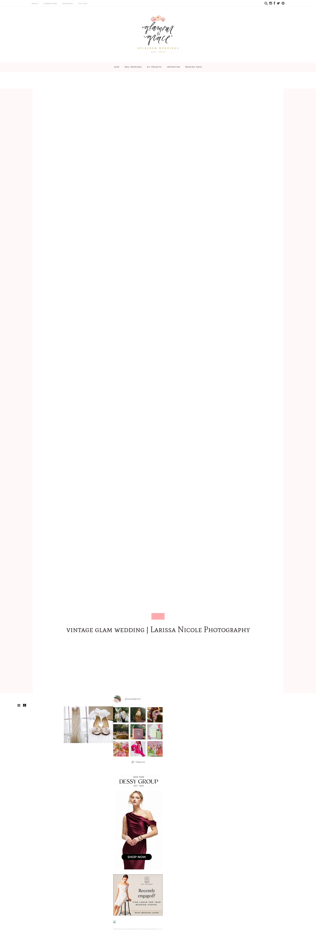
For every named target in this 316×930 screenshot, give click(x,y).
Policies (83, 3)
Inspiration (173, 67)
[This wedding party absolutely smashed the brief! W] (155, 748)
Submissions (50, 3)
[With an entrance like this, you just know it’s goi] (138, 714)
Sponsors (67, 3)
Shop (116, 67)
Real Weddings (133, 67)
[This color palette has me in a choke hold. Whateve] (121, 731)
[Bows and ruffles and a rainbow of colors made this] (155, 731)
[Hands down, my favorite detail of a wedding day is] (138, 731)
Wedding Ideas (193, 67)
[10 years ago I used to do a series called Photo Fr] (121, 714)
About (35, 3)
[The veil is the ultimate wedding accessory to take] (138, 748)
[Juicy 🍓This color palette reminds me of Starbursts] (121, 748)
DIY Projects (154, 67)
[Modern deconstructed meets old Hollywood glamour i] (155, 714)
